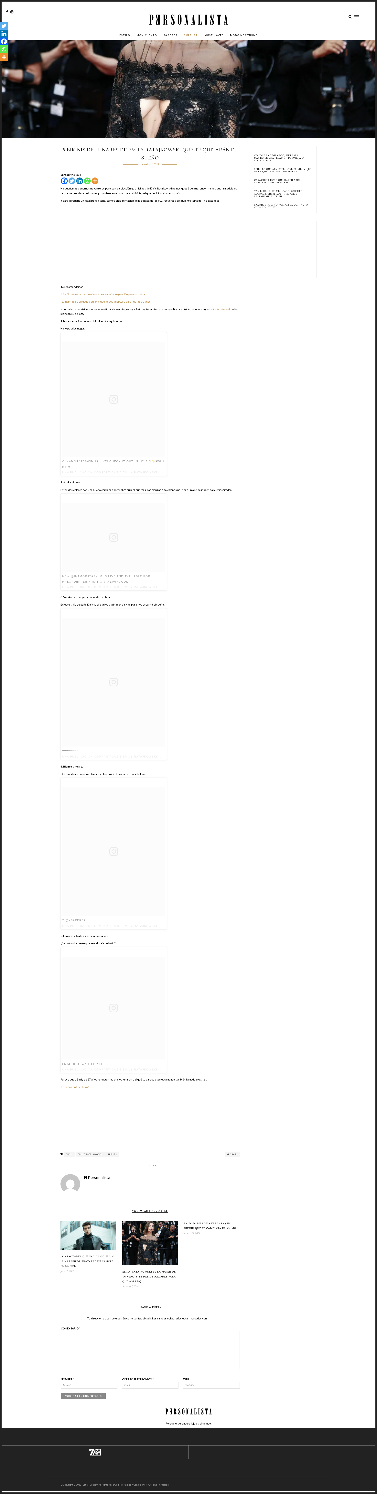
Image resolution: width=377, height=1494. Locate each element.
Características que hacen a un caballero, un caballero (277, 181)
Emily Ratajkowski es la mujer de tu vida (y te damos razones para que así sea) (149, 1276)
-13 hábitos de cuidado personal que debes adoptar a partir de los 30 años (105, 301)
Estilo (124, 35)
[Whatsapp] (87, 180)
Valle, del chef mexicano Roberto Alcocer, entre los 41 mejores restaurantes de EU (278, 194)
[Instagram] (11, 12)
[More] (95, 180)
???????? (70, 751)
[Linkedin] (79, 180)
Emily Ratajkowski (220, 309)
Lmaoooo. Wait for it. (82, 1064)
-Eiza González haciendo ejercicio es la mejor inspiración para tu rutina (102, 294)
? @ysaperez (74, 920)
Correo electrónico (138, 1379)
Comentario (70, 1328)
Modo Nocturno (244, 35)
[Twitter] (72, 180)
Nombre (67, 1379)
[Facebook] (64, 180)
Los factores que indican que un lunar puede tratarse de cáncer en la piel (87, 1261)
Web (186, 1379)
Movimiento (147, 35)
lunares (111, 1154)
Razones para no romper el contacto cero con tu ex (281, 206)
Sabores (170, 35)
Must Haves (214, 35)
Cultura (191, 35)
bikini (70, 1154)
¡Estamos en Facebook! (74, 1087)
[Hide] (1, 64)
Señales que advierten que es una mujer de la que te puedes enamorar (282, 170)
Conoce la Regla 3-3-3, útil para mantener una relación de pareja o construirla (279, 158)
